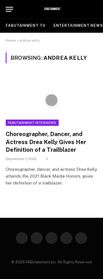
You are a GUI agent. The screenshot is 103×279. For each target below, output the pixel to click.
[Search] (94, 9)
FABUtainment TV (25, 25)
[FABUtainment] (51, 9)
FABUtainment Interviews (32, 122)
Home (11, 40)
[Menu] (9, 9)
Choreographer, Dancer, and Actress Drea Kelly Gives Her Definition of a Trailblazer (46, 142)
